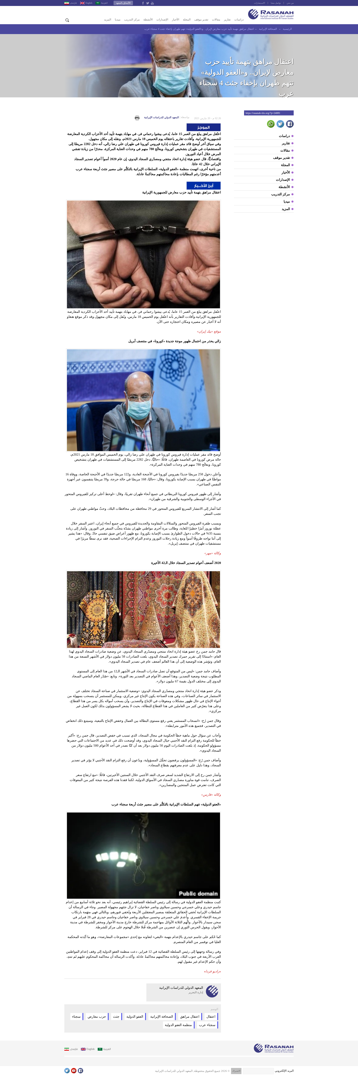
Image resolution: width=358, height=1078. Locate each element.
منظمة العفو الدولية (178, 1025)
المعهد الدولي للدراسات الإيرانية (166, 117)
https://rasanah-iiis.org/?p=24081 (263, 113)
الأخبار (175, 19)
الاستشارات (259, 3)
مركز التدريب (132, 19)
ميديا (117, 19)
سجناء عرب (207, 1025)
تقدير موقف (201, 19)
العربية (104, 3)
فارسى (73, 3)
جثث (116, 1016)
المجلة (187, 19)
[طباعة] (137, 118)
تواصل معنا (276, 3)
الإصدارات (162, 19)
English (89, 3)
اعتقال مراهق (189, 1016)
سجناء (76, 1016)
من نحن (290, 3)
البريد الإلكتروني (284, 1070)
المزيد (107, 19)
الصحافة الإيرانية (161, 1016)
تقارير (227, 19)
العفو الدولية (134, 1016)
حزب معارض (97, 1016)
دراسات (239, 19)
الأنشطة (148, 19)
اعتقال (210, 1016)
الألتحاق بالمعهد (123, 3)
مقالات (216, 19)
